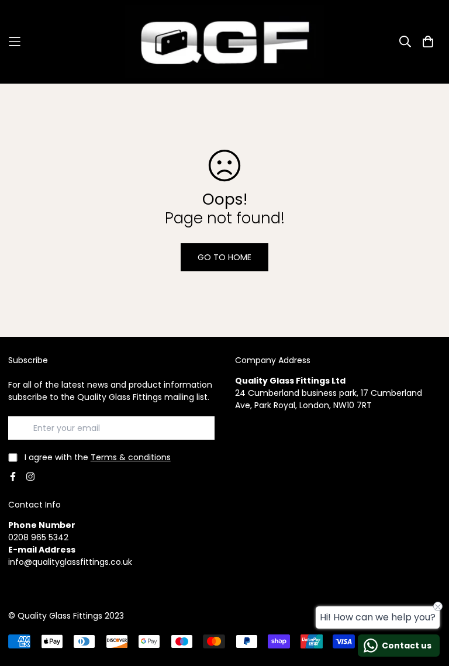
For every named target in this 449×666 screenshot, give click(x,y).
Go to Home (224, 257)
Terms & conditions (131, 457)
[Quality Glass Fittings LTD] (224, 42)
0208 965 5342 (38, 537)
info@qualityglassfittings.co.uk (70, 562)
